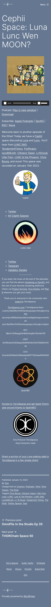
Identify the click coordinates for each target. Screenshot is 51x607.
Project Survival (19, 289)
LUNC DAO (20, 144)
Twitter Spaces (15, 503)
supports (19, 301)
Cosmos (21, 486)
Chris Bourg (15, 493)
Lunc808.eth (7, 500)
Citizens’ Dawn (26, 153)
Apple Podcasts (24, 121)
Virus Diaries (34, 289)
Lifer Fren (7, 157)
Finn (7, 483)
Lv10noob (42, 153)
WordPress (29, 596)
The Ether (14, 490)
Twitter (12, 211)
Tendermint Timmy (35, 500)
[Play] (5, 103)
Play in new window (24, 110)
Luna (25, 140)
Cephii (38, 136)
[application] (25, 103)
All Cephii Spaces (18, 215)
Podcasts (30, 486)
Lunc (37, 140)
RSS (4, 125)
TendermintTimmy (12, 148)
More (12, 125)
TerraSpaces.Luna (16, 307)
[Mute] (39, 103)
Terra (37, 486)
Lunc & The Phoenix (23, 496)
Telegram (13, 265)
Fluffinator (30, 148)
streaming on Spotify (35, 282)
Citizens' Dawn (29, 493)
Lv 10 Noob (20, 500)
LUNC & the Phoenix (27, 157)
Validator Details (17, 270)
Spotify (40, 121)
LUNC (10, 496)
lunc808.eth (9, 153)
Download (7, 114)
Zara (25, 503)
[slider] (44, 103)
